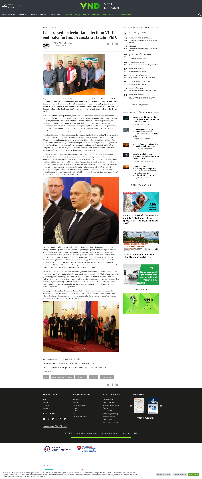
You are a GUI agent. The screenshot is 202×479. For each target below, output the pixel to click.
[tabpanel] (139, 406)
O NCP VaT (76, 399)
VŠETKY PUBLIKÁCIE (146, 418)
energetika (81, 377)
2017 (46, 377)
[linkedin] (117, 43)
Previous (131, 406)
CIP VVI (75, 414)
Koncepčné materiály (80, 416)
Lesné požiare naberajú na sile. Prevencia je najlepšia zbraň (145, 145)
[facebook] (112, 43)
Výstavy (105, 408)
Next (161, 406)
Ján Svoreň (147, 124)
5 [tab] (151, 415)
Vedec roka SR (107, 411)
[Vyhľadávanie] (199, 15)
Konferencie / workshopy (111, 422)
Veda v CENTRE (108, 399)
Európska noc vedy (109, 416)
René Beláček (148, 178)
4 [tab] (148, 415)
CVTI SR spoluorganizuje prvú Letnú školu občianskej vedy (138, 255)
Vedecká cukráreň (109, 402)
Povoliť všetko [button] (193, 475)
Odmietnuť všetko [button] (180, 475)
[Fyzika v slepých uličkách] (139, 406)
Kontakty (46, 402)
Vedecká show (107, 419)
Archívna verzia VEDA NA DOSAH (55, 426)
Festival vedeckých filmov (111, 405)
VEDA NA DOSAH (60, 43)
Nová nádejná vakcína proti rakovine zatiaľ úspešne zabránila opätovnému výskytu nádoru (145, 132)
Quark (75, 408)
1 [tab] (138, 415)
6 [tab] (154, 415)
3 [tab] (144, 415)
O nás (44, 399)
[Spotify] (48, 419)
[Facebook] (57, 419)
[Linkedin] (65, 419)
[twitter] (108, 43)
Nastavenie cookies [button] (163, 475)
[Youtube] (44, 419)
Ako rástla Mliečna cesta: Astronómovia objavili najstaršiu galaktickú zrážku (146, 156)
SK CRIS (75, 411)
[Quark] (153, 406)
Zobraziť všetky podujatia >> (141, 105)
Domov (45, 27)
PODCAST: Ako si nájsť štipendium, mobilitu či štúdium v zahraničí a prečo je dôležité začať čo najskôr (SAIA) (140, 219)
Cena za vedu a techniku (62, 377)
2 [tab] (141, 415)
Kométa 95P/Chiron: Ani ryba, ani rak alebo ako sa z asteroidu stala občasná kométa (146, 119)
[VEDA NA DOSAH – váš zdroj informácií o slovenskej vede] (100, 6)
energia (94, 377)
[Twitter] (52, 419)
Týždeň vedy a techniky (110, 414)
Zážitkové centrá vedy (80, 405)
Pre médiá (46, 405)
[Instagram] (61, 419)
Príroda (53, 27)
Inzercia (45, 408)
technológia (107, 377)
